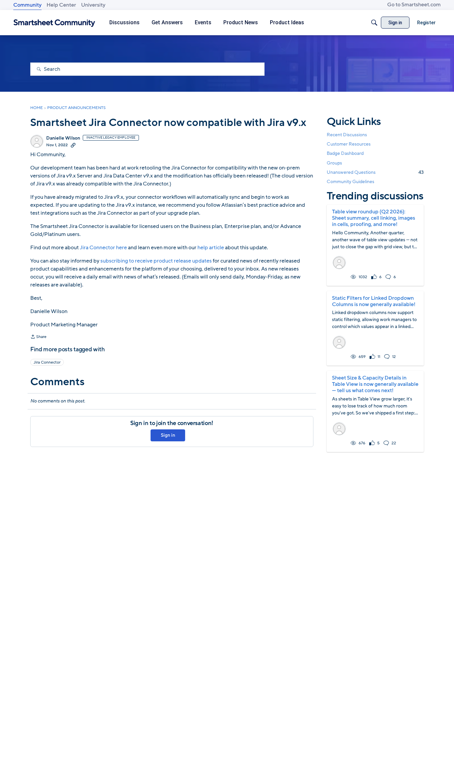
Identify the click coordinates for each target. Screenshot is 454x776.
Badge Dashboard (345, 153)
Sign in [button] (168, 435)
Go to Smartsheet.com (414, 4)
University (93, 5)
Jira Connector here (103, 247)
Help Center (61, 5)
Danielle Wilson (63, 138)
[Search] (374, 23)
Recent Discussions (347, 135)
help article (210, 247)
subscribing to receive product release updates (156, 261)
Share (38, 337)
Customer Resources (349, 144)
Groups (334, 163)
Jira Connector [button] (47, 362)
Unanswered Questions (375, 172)
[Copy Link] (73, 145)
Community (27, 5)
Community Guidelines (350, 181)
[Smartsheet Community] (54, 22)
